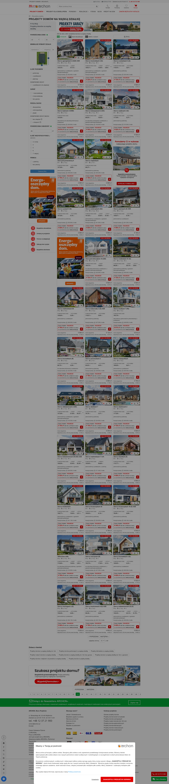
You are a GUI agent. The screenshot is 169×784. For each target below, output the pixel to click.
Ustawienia (95, 779)
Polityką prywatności (74, 772)
